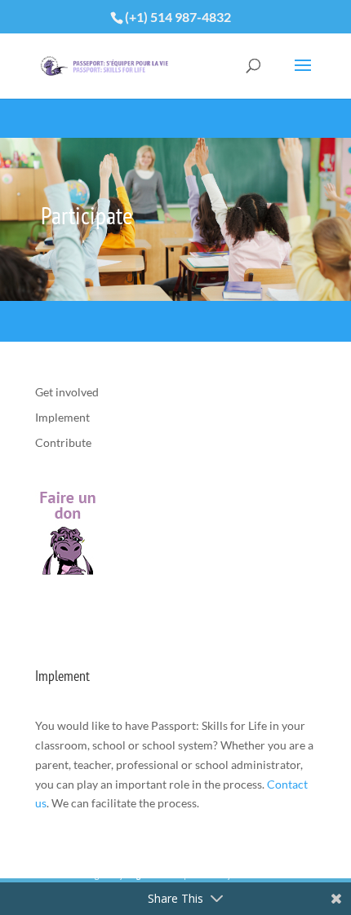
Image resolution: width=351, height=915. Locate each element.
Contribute (63, 442)
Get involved (67, 392)
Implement (62, 417)
